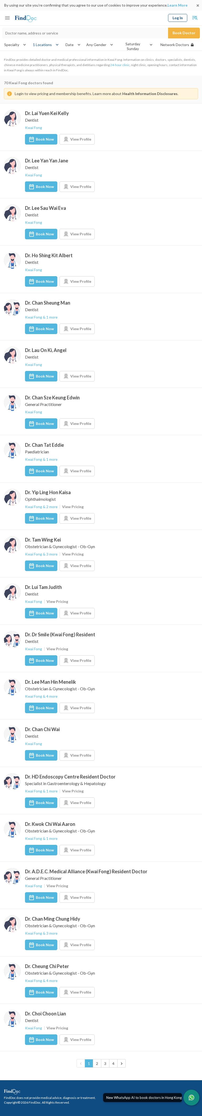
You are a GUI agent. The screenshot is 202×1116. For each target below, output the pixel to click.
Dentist (31, 119)
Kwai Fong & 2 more (41, 506)
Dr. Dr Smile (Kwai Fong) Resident (60, 634)
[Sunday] (133, 48)
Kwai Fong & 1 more (41, 317)
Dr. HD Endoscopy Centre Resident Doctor (70, 777)
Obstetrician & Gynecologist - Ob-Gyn (60, 546)
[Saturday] (133, 44)
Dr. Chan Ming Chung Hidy (52, 919)
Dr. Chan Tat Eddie (44, 445)
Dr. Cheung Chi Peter (47, 966)
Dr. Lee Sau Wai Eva (45, 208)
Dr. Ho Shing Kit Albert (49, 255)
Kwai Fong (33, 127)
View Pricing (73, 506)
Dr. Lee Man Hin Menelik (50, 682)
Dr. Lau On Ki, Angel (46, 350)
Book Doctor (184, 33)
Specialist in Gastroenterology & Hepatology (65, 783)
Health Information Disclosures (150, 93)
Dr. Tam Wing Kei (43, 540)
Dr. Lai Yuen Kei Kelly (47, 113)
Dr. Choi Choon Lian (45, 1013)
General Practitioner (43, 404)
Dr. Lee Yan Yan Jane (46, 160)
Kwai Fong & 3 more (41, 554)
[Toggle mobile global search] (194, 18)
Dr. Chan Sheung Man (47, 303)
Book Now (45, 139)
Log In (178, 18)
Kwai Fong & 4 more (41, 696)
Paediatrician (37, 451)
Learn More (178, 5)
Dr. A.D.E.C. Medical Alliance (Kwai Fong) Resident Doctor (86, 871)
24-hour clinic (120, 65)
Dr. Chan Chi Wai (42, 729)
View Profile (80, 139)
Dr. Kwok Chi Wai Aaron (50, 824)
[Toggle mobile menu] (7, 18)
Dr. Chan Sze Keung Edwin (52, 397)
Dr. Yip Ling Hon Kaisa (48, 492)
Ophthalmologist (40, 499)
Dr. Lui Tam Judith (43, 587)
